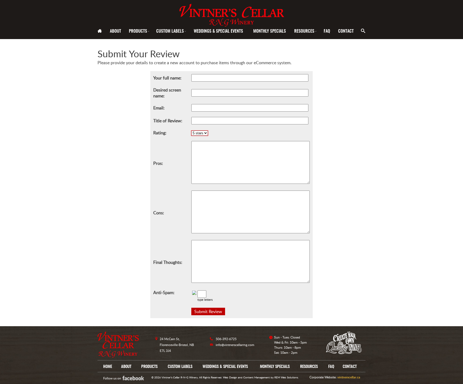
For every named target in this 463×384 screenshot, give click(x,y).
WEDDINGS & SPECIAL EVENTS (218, 31)
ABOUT (115, 31)
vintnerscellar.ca (348, 377)
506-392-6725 (226, 339)
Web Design (230, 377)
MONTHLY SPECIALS (269, 31)
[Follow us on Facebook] (136, 378)
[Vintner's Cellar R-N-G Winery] (231, 13)
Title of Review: (167, 121)
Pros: (158, 163)
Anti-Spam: (163, 292)
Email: (159, 108)
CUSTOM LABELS (171, 31)
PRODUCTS (139, 31)
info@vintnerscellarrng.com (235, 345)
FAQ (327, 31)
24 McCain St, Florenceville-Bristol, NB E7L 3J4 (177, 345)
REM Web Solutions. (286, 377)
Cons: (158, 213)
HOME (107, 367)
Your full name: (167, 78)
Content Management (256, 377)
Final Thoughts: (167, 262)
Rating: (159, 133)
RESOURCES (305, 31)
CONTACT (346, 31)
